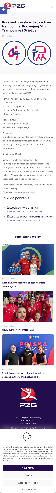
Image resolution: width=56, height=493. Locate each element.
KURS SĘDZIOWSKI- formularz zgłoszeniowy (30, 216)
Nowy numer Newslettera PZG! (18, 329)
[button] (3, 10)
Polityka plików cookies (28, 489)
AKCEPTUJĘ (28, 468)
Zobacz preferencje (28, 483)
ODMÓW (28, 475)
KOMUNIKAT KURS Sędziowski (24, 208)
